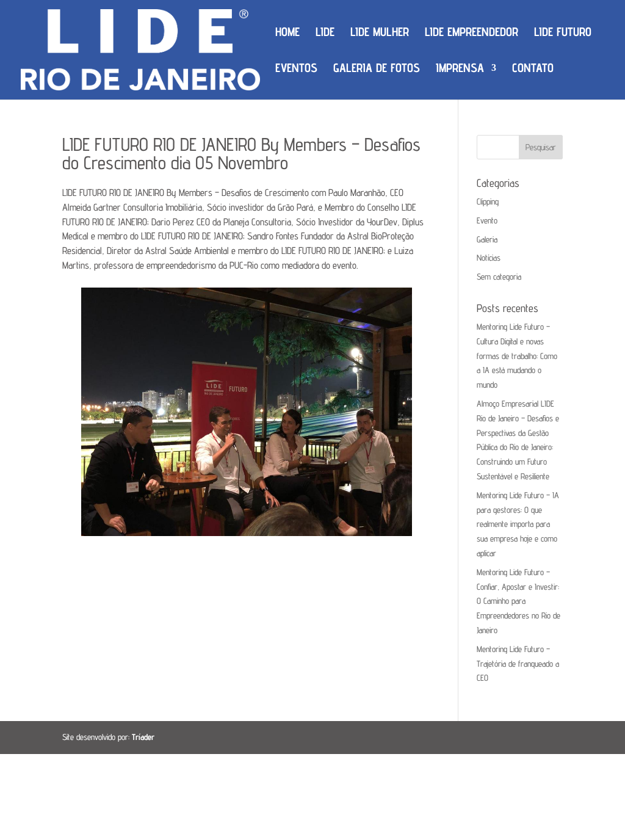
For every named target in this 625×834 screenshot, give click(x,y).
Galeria (487, 239)
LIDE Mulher (379, 33)
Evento (487, 220)
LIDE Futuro (562, 33)
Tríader (143, 737)
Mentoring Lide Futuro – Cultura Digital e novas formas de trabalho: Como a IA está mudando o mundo (517, 356)
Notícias (488, 258)
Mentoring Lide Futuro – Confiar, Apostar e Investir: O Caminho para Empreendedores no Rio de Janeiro (518, 601)
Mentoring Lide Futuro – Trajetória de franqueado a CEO (518, 663)
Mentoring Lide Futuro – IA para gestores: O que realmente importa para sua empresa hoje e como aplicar (518, 524)
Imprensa (460, 69)
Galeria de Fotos (376, 69)
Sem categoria (499, 276)
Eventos (296, 69)
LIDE (325, 33)
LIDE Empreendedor (471, 33)
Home (287, 33)
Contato (533, 69)
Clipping (488, 201)
